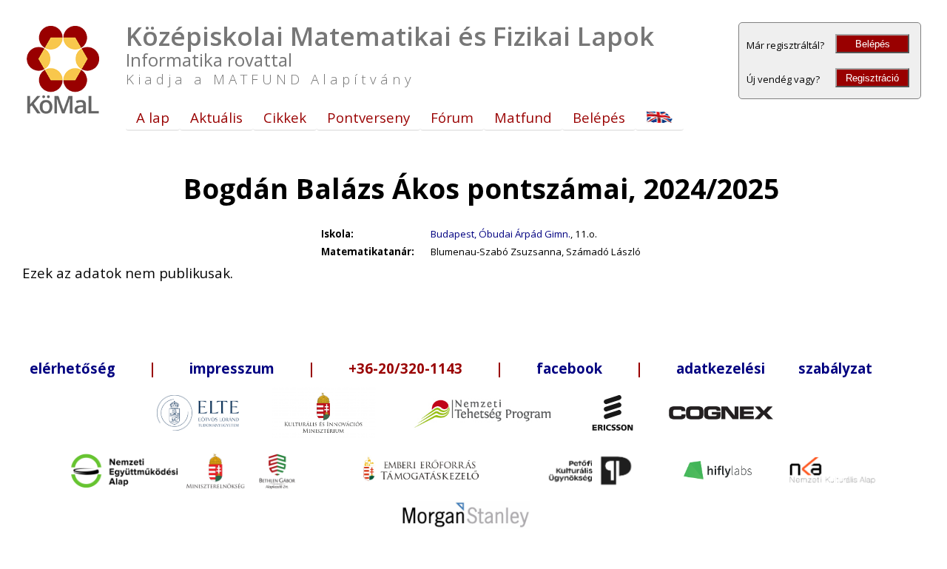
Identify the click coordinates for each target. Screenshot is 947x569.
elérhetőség (72, 368)
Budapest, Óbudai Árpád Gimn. (500, 233)
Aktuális (216, 117)
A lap (152, 117)
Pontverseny (368, 117)
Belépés (872, 44)
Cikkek (284, 117)
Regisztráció (872, 78)
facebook (569, 368)
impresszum (231, 368)
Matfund (523, 117)
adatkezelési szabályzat (774, 368)
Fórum (452, 117)
